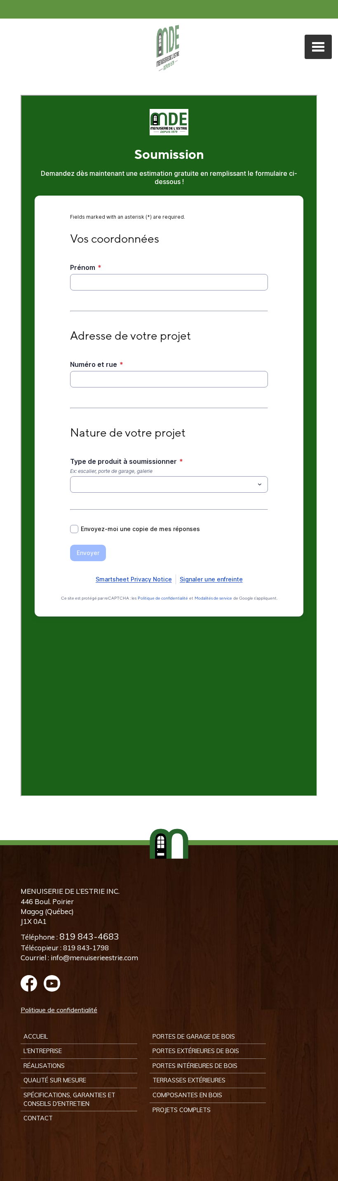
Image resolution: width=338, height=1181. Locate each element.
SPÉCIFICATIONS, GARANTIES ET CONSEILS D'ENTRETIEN (69, 1099)
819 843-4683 (89, 936)
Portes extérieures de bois (196, 1051)
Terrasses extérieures (189, 1080)
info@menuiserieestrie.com (94, 957)
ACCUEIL (35, 1036)
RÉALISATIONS (44, 1066)
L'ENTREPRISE (42, 1051)
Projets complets (182, 1110)
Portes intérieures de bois (195, 1066)
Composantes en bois (187, 1095)
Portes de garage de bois (194, 1036)
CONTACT (38, 1118)
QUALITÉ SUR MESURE (54, 1080)
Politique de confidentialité (59, 1010)
